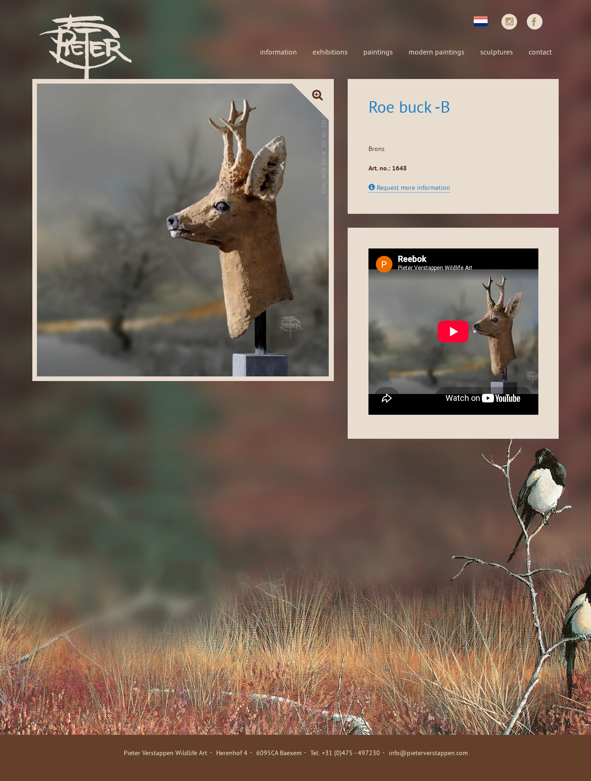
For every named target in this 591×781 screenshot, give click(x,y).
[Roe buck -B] (183, 230)
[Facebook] (535, 22)
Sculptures (496, 52)
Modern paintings (436, 52)
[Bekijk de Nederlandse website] (481, 20)
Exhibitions (330, 52)
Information (278, 52)
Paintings (378, 52)
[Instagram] (509, 22)
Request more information (412, 188)
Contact (540, 52)
